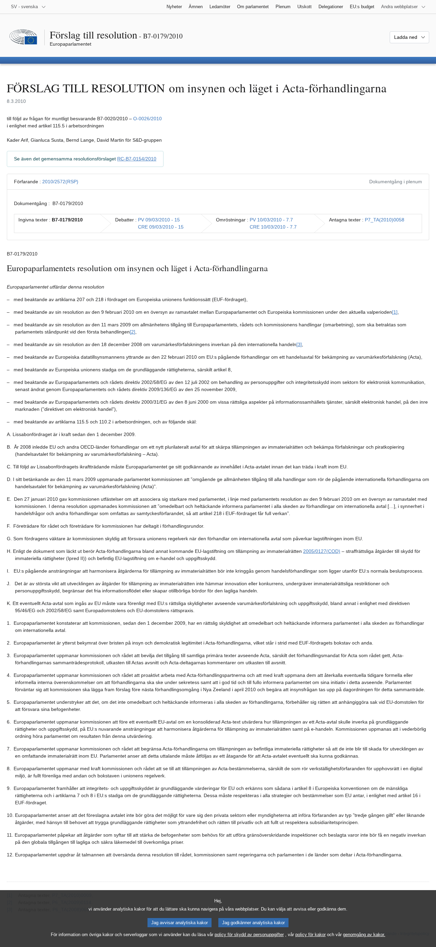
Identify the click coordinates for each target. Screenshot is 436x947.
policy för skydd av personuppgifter (249, 934)
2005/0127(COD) (321, 551)
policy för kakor (310, 934)
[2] (132, 332)
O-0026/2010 (147, 118)
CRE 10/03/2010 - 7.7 (273, 227)
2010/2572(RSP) (60, 181)
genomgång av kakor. (364, 934)
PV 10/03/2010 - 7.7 (271, 219)
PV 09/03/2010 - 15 (159, 219)
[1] (395, 312)
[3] (299, 344)
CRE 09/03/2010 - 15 (161, 227)
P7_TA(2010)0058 (384, 219)
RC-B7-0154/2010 (136, 158)
